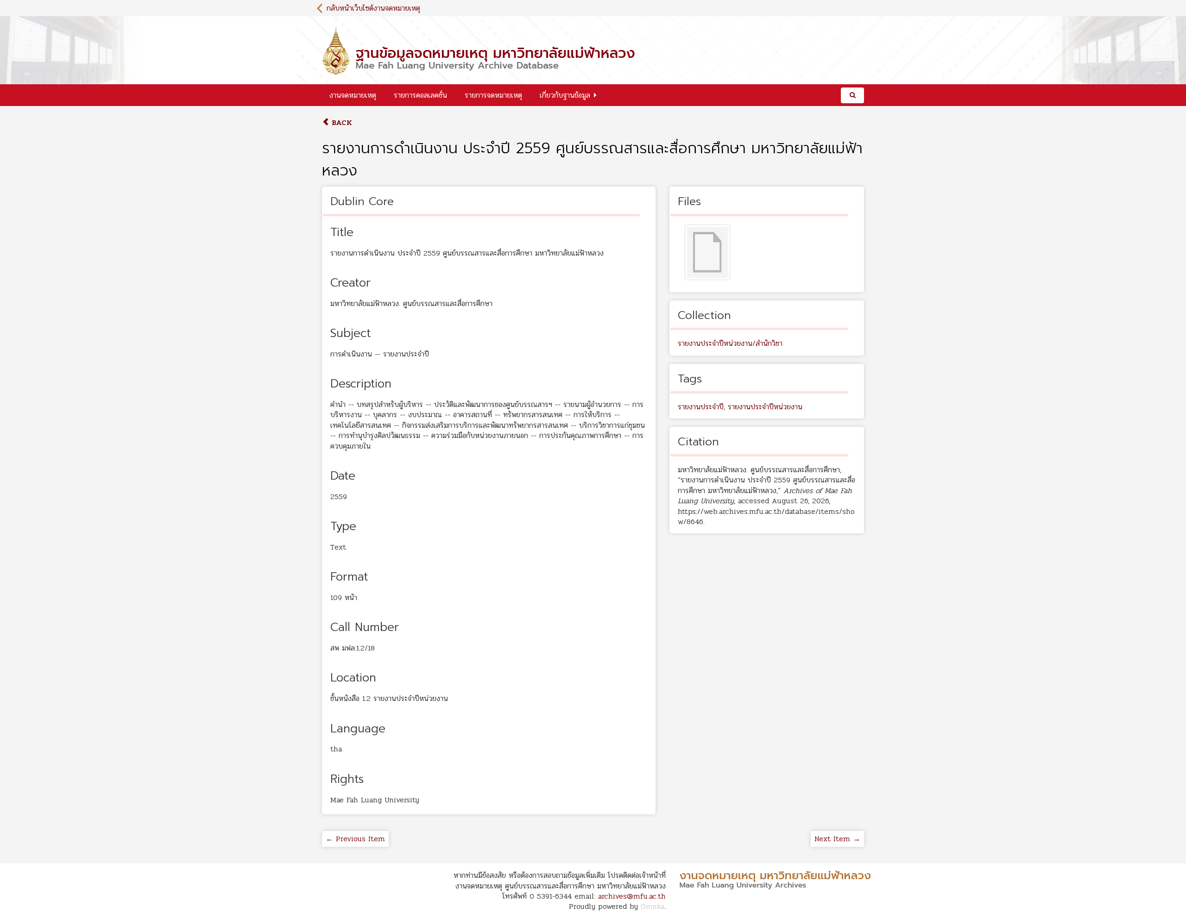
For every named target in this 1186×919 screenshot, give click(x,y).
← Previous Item (355, 838)
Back (340, 122)
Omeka (652, 906)
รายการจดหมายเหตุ (493, 95)
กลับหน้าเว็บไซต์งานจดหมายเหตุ (373, 8)
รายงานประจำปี (701, 407)
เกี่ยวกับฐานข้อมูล (565, 95)
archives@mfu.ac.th (632, 896)
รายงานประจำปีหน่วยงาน (765, 407)
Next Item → (837, 838)
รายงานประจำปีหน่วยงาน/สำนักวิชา (730, 343)
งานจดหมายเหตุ (352, 95)
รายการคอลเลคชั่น (420, 95)
